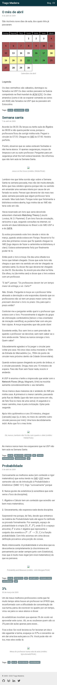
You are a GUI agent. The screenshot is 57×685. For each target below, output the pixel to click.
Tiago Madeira (10, 3)
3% (4, 589)
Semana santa (12, 118)
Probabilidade (12, 466)
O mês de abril (12, 12)
